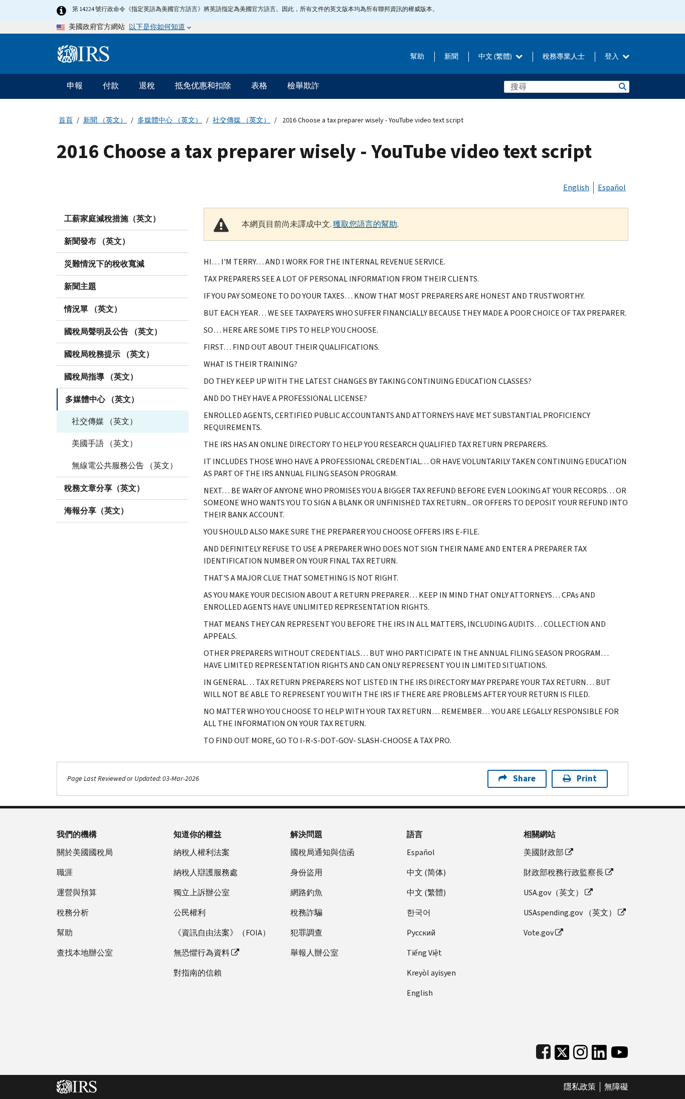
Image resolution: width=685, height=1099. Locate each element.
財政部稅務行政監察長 (564, 872)
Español (612, 187)
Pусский (421, 932)
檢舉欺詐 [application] (303, 85)
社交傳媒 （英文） (241, 120)
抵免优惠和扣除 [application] (203, 85)
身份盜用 (306, 872)
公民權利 (190, 912)
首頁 (66, 120)
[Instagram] (580, 1050)
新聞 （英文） (105, 120)
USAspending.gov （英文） (570, 912)
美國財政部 (544, 852)
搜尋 (621, 86)
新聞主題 (80, 286)
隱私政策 (580, 1087)
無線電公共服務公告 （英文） (125, 465)
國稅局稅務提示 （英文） (109, 354)
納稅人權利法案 (202, 852)
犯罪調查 (306, 932)
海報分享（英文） (96, 510)
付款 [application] (111, 85)
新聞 (451, 56)
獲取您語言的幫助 (365, 224)
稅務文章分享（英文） (104, 488)
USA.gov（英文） (553, 892)
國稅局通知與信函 (322, 852)
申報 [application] (75, 85)
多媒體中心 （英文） (169, 120)
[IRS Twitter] (562, 1050)
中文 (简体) (426, 872)
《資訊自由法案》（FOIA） (222, 932)
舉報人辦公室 (314, 952)
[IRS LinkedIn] (599, 1050)
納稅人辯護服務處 (206, 872)
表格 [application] (259, 85)
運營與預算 (77, 892)
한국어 (419, 912)
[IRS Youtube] (619, 1050)
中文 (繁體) (495, 56)
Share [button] (524, 778)
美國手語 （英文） (104, 443)
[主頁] (83, 50)
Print (587, 778)
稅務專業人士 (564, 56)
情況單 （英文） (93, 309)
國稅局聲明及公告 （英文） (113, 331)
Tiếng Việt (424, 952)
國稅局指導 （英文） (101, 376)
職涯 (65, 872)
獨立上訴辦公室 (202, 892)
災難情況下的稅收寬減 (104, 263)
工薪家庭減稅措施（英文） (112, 218)
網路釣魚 (306, 892)
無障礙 (616, 1087)
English (576, 187)
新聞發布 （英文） (97, 241)
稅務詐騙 (306, 912)
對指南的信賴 (198, 973)
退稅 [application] (147, 85)
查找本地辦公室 (85, 952)
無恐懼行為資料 (202, 952)
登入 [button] (612, 56)
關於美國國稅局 (85, 852)
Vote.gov (539, 932)
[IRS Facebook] (543, 1050)
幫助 (417, 56)
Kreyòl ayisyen (431, 973)
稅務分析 (73, 912)
